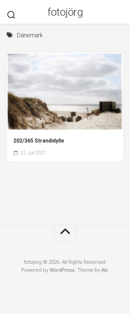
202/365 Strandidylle (38, 141)
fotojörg (65, 12)
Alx (104, 270)
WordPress (62, 270)
